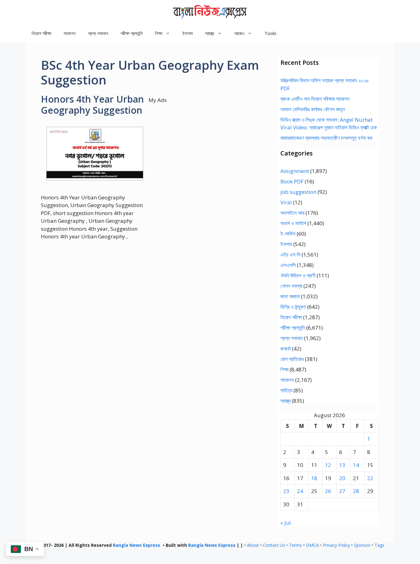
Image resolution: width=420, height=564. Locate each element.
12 (328, 464)
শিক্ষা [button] (158, 33)
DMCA (312, 545)
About (253, 545)
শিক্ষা (284, 369)
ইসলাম (187, 33)
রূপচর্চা (285, 348)
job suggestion (298, 191)
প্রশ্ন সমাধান (98, 33)
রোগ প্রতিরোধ (292, 358)
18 (314, 478)
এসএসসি (288, 264)
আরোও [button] (239, 33)
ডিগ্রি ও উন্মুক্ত (293, 306)
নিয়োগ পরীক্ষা (41, 33)
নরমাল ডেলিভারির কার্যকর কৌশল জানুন (312, 109)
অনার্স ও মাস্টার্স (293, 223)
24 (300, 491)
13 (342, 464)
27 (342, 491)
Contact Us (274, 545)
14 (356, 464)
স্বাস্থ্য (285, 400)
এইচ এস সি (290, 254)
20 (342, 478)
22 (370, 478)
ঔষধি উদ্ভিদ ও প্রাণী (297, 275)
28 (356, 491)
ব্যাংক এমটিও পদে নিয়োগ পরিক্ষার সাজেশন (315, 98)
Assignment (294, 170)
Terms (295, 545)
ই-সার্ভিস (287, 233)
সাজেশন (70, 33)
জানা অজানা (290, 296)
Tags (379, 545)
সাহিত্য (286, 390)
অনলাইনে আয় (292, 212)
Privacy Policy (336, 545)
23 (286, 491)
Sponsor (362, 545)
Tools (270, 33)
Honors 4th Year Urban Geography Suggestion (92, 104)
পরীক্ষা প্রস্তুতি (132, 33)
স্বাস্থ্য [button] (209, 33)
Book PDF (291, 181)
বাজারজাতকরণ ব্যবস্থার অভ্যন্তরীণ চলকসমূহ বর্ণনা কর (326, 137)
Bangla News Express (136, 545)
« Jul (285, 522)
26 (328, 491)
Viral (286, 202)
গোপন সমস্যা (291, 285)
